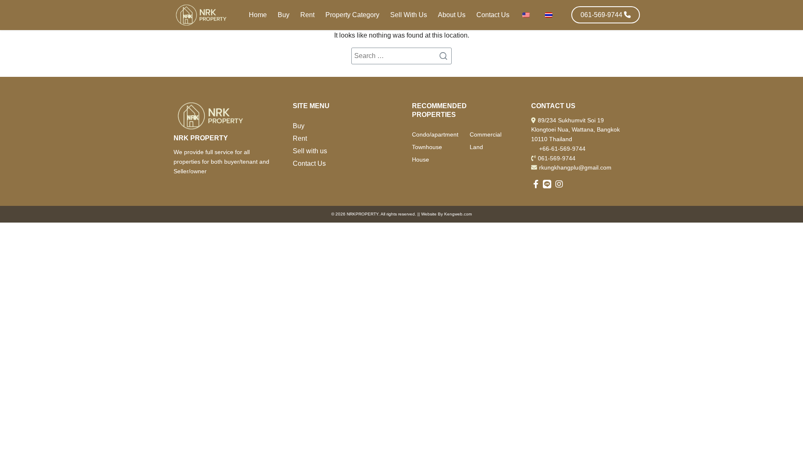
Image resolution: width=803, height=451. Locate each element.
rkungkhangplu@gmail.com (575, 167)
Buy (283, 14)
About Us (451, 14)
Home (258, 14)
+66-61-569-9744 (562, 148)
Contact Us (492, 14)
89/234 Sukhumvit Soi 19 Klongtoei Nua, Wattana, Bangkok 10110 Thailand (575, 130)
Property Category (352, 14)
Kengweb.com (458, 214)
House (420, 159)
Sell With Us (408, 14)
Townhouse (427, 147)
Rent (307, 14)
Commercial (485, 134)
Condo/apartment (435, 134)
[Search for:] (401, 56)
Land (476, 147)
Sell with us (310, 151)
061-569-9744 (556, 158)
